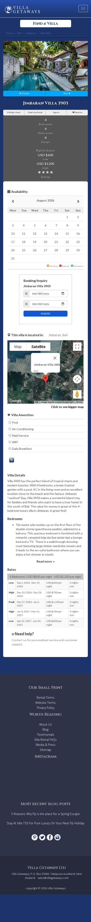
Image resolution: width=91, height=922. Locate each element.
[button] (45, 378)
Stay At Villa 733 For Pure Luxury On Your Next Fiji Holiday (45, 823)
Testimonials (45, 735)
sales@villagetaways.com (53, 878)
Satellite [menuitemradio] (38, 346)
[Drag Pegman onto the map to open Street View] (77, 394)
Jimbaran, (55, 335)
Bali (65, 335)
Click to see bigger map (67, 407)
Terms (79, 402)
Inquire (56, 112)
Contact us (19, 640)
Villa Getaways (56, 888)
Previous (25, 93)
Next (65, 93)
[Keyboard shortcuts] (36, 402)
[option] (45, 66)
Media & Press (45, 745)
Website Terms (45, 703)
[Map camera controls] (77, 379)
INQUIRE (45, 313)
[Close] (55, 358)
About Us (45, 724)
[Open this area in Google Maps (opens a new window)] (15, 401)
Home (10, 33)
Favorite (78, 112)
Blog (45, 729)
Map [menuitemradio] (18, 346)
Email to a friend (35, 112)
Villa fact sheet (14, 112)
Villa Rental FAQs (45, 740)
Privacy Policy (45, 708)
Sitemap (45, 750)
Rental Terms (45, 698)
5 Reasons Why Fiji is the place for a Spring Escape (45, 814)
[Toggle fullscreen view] (77, 346)
